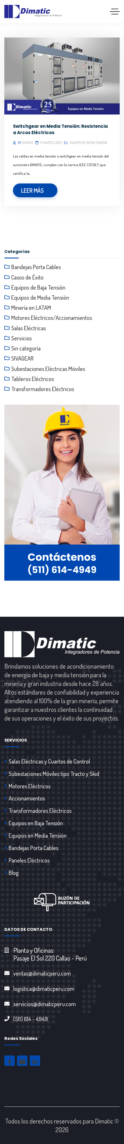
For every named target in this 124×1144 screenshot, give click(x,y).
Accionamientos (27, 798)
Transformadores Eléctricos (42, 389)
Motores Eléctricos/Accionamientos (51, 317)
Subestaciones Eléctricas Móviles (48, 368)
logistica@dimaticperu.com (43, 988)
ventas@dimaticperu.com (42, 973)
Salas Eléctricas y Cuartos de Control (49, 761)
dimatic (27, 142)
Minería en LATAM (31, 307)
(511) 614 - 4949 (30, 1019)
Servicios (21, 338)
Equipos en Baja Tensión (36, 823)
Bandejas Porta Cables (36, 267)
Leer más (32, 190)
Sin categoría (26, 348)
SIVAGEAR (22, 358)
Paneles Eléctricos (29, 860)
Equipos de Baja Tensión (38, 287)
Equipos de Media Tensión (88, 142)
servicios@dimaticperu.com (44, 1004)
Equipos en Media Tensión (38, 835)
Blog (14, 872)
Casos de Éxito (27, 277)
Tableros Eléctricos (32, 378)
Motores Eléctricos (29, 786)
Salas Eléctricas (28, 328)
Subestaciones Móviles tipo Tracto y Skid (54, 773)
